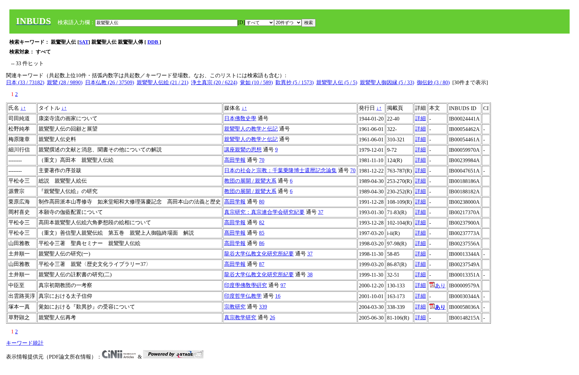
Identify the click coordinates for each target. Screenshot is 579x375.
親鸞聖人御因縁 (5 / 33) (387, 82)
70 (261, 160)
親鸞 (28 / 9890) (64, 82)
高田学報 (235, 160)
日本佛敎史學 (240, 118)
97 (283, 285)
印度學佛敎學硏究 (245, 285)
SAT (83, 42)
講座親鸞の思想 (243, 149)
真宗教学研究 (240, 317)
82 (261, 222)
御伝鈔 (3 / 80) (433, 82)
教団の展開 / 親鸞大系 (250, 181)
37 (320, 212)
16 (277, 296)
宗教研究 (235, 307)
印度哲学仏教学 (243, 296)
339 (263, 307)
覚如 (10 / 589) (256, 82)
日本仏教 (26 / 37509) (109, 82)
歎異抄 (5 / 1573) (294, 82)
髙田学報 (235, 233)
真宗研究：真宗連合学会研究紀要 (264, 212)
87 (261, 264)
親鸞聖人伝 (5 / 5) (336, 82)
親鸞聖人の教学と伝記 (251, 129)
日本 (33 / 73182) (25, 82)
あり (440, 285)
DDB (153, 42)
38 (310, 274)
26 (272, 317)
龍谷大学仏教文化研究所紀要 (259, 253)
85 (261, 233)
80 (261, 201)
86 (261, 243)
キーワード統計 (25, 343)
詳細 (420, 118)
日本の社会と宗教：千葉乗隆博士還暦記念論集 (280, 170)
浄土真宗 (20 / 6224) (214, 82)
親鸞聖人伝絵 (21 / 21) (162, 82)
